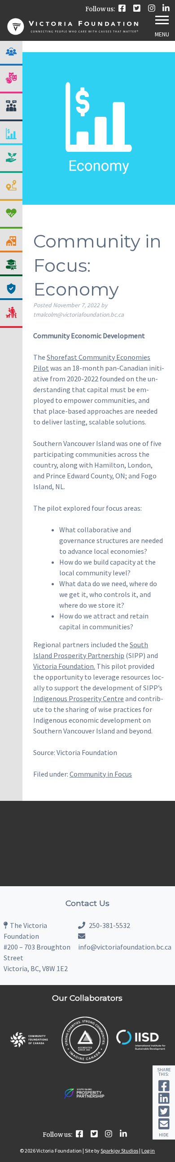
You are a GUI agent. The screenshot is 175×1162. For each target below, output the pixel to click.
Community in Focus (101, 773)
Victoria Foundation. (64, 666)
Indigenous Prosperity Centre (78, 698)
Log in (148, 1150)
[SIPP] (85, 1115)
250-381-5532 (109, 925)
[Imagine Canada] (85, 1062)
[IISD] (140, 1047)
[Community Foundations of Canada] (29, 1053)
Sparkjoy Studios (119, 1150)
